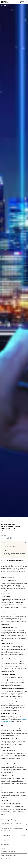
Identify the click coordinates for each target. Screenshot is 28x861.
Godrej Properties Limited (8, 530)
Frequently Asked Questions (11, 546)
